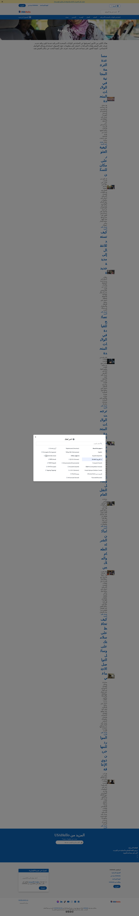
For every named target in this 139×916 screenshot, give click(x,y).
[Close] (35, 437)
